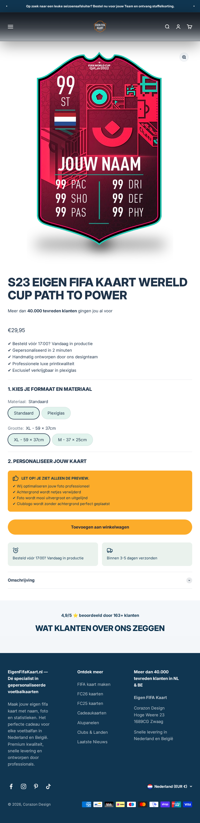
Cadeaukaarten (91, 712)
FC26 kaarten (90, 693)
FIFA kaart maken (93, 684)
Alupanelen (88, 722)
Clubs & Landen (92, 732)
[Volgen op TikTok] (48, 786)
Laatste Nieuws (92, 741)
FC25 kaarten (90, 703)
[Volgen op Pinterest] (36, 786)
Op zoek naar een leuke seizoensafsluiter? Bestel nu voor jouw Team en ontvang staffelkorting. (95, 6)
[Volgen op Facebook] (11, 786)
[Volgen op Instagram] (23, 786)
